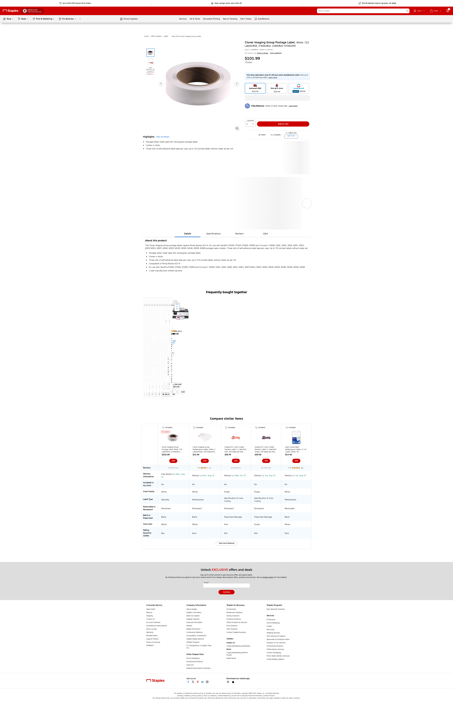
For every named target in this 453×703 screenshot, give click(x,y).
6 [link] (210, 468)
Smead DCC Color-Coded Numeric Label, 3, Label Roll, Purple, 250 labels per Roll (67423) (266, 449)
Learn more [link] (272, 77)
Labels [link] (166, 36)
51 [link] (302, 468)
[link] (75, 3)
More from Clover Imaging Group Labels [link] (186, 36)
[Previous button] (161, 83)
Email (206, 583)
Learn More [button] (293, 106)
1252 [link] (180, 331)
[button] (407, 11)
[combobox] (363, 11)
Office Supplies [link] (156, 36)
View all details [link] (162, 137)
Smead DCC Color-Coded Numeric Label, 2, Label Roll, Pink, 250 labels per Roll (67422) (235, 449)
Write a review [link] (262, 53)
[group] (146, 348)
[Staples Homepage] (11, 10)
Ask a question (276, 53)
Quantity (250, 120)
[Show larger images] (237, 128)
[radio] (255, 88)
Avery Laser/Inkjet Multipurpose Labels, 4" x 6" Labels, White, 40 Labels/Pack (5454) (296, 449)
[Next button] (237, 83)
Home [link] (146, 36)
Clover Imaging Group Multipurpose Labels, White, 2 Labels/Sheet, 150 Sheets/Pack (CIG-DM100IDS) (204, 449)
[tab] (188, 233)
